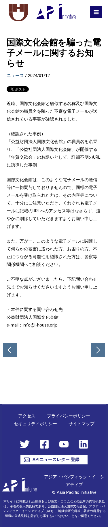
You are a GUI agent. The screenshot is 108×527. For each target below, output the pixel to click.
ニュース (15, 75)
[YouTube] (64, 444)
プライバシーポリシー (68, 416)
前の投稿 (10, 350)
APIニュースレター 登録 (56, 459)
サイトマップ (81, 423)
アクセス (26, 416)
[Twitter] (25, 444)
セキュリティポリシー (35, 423)
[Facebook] (44, 444)
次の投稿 (98, 350)
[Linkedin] (83, 444)
